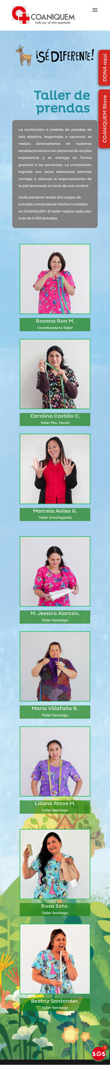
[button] (98, 1053)
